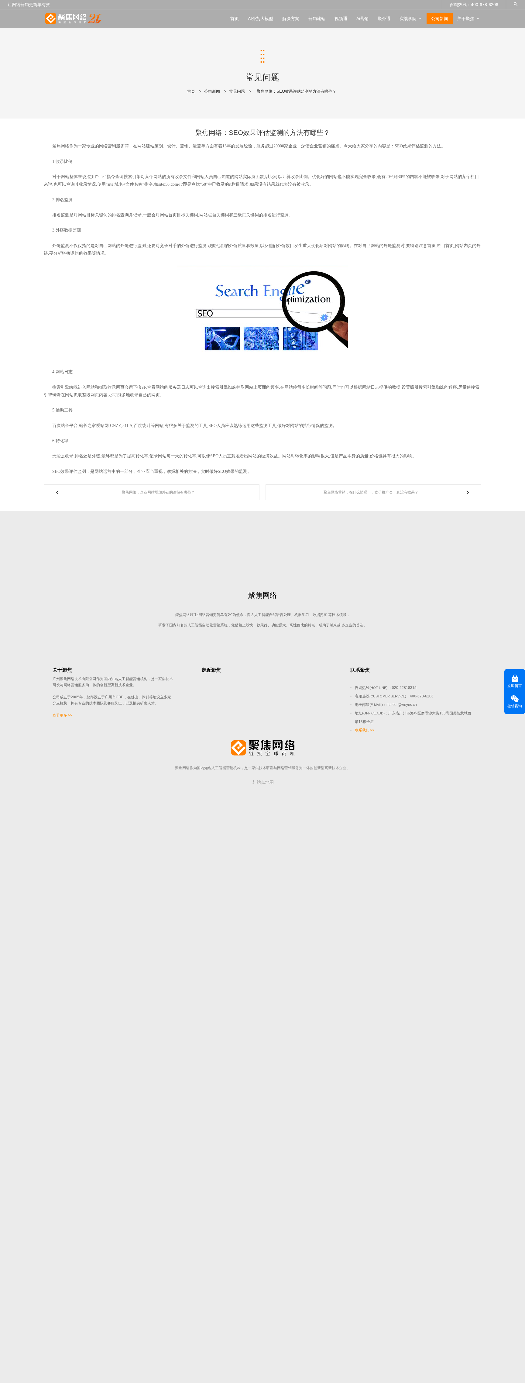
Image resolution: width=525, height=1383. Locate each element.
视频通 (341, 18)
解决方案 (290, 18)
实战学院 (408, 18)
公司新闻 (439, 18)
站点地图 (265, 782)
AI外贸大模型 (260, 18)
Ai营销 (362, 18)
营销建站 (316, 18)
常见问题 (237, 91)
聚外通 (384, 18)
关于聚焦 (465, 18)
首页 (234, 18)
